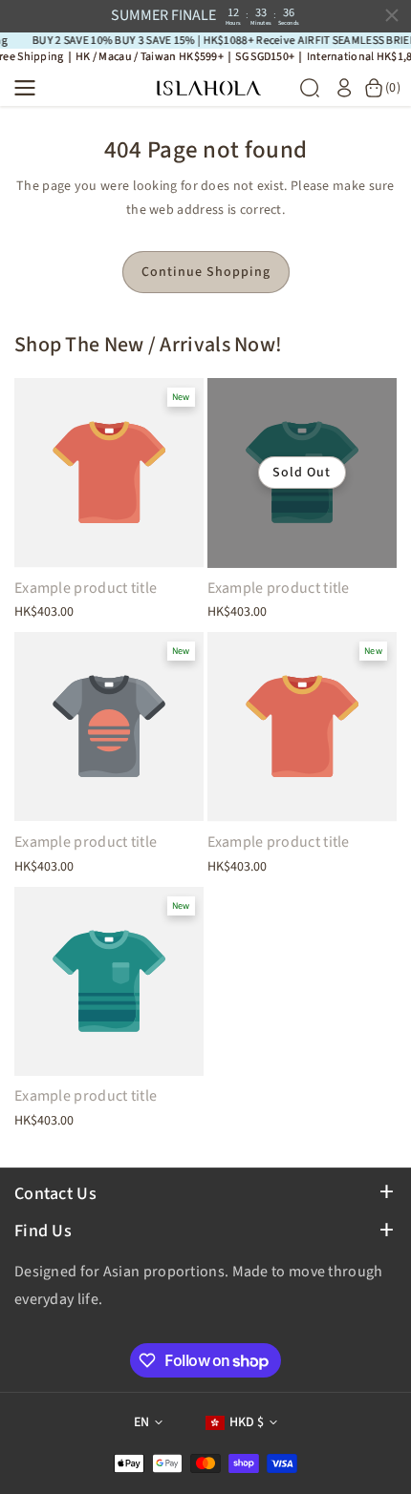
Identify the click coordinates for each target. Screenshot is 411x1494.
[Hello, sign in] (344, 88)
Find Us (43, 1231)
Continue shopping (205, 272)
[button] (30, 88)
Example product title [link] (85, 589)
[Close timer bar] (392, 15)
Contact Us (55, 1194)
